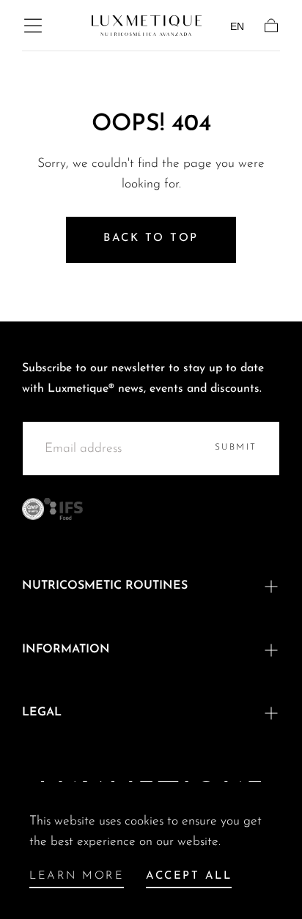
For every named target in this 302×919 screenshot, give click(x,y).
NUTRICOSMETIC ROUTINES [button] (105, 586)
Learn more (76, 876)
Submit (236, 447)
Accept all (189, 876)
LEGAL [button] (42, 712)
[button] (33, 26)
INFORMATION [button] (66, 649)
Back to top (151, 238)
